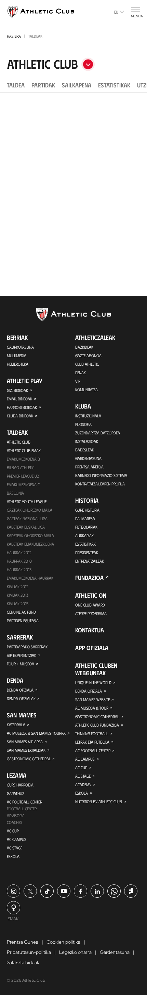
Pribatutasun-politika (29, 952)
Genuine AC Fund (21, 612)
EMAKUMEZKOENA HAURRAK (30, 578)
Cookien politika (63, 942)
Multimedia (16, 355)
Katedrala (16, 724)
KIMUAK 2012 (17, 586)
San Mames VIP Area (25, 741)
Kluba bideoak (20, 415)
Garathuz (15, 793)
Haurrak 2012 (19, 552)
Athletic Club (18, 442)
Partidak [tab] (43, 85)
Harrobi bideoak (22, 407)
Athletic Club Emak (24, 450)
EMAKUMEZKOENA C (23, 484)
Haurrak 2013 (19, 569)
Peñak (80, 372)
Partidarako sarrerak (27, 646)
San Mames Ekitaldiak (26, 750)
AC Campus (16, 839)
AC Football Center (24, 801)
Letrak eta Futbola (92, 742)
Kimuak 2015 (17, 603)
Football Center (22, 808)
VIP (77, 381)
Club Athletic (87, 364)
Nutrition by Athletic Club (98, 801)
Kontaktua (89, 630)
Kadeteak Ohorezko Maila (30, 535)
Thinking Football (91, 733)
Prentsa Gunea (22, 942)
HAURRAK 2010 (19, 561)
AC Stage (14, 847)
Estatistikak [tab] (114, 85)
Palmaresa (85, 518)
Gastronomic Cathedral (29, 758)
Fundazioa (89, 577)
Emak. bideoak (19, 398)
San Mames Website (92, 699)
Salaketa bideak (23, 962)
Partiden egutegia (23, 620)
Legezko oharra (75, 952)
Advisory (15, 815)
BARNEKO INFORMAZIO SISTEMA (101, 475)
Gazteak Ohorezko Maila (29, 510)
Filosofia (83, 424)
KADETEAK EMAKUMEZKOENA (30, 544)
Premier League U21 (23, 476)
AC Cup (13, 830)
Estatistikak (85, 544)
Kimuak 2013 (17, 595)
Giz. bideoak (17, 390)
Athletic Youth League (26, 501)
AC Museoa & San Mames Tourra (36, 733)
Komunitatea (86, 389)
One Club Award (90, 604)
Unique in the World (93, 682)
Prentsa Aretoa (89, 466)
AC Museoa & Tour (91, 708)
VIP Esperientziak (21, 655)
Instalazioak (86, 441)
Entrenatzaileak (89, 561)
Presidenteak (86, 552)
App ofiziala (91, 647)
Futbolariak (86, 527)
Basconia (15, 493)
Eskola (13, 856)
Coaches (14, 822)
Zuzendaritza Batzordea (97, 432)
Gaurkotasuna (20, 347)
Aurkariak (84, 535)
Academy (83, 784)
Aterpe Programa (91, 613)
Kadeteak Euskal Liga (26, 527)
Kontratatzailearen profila (100, 483)
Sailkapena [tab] (76, 85)
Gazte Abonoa (88, 355)
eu (116, 12)
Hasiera (14, 36)
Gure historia (87, 510)
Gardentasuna (88, 458)
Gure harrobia (20, 784)
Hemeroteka (17, 364)
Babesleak (84, 449)
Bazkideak (84, 347)
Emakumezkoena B (23, 459)
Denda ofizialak (21, 698)
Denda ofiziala (20, 689)
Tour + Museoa (20, 663)
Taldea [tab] (16, 85)
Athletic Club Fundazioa (97, 725)
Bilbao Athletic (20, 467)
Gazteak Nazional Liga (27, 518)
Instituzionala (88, 415)
